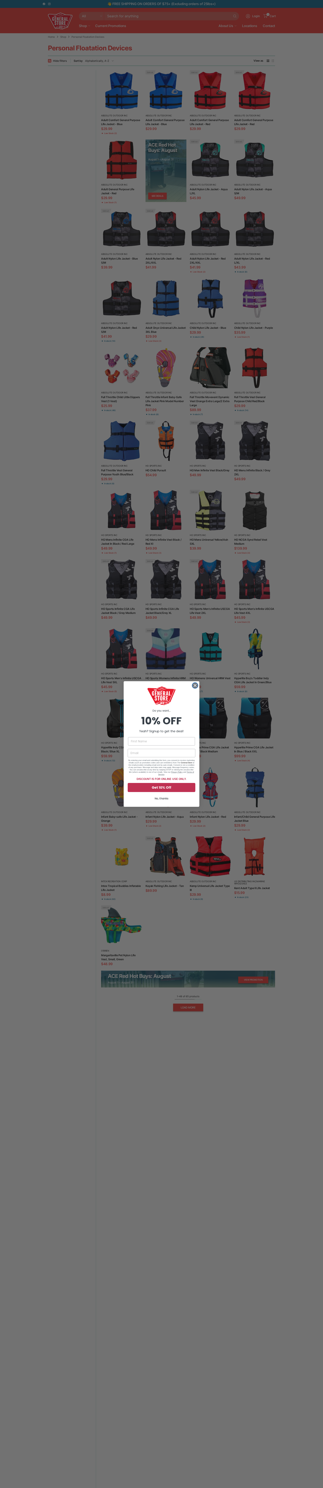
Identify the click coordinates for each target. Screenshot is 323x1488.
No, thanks (161, 798)
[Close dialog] (195, 685)
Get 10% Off (161, 787)
